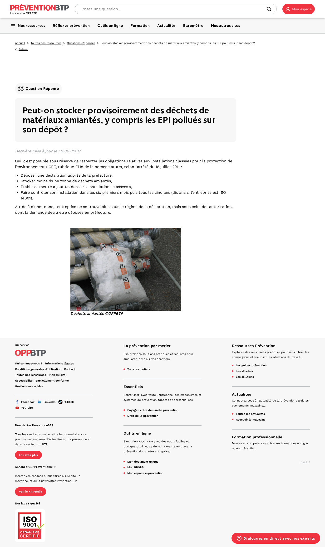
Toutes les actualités (250, 414)
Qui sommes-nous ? (28, 363)
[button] (298, 9)
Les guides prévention (251, 365)
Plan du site (57, 375)
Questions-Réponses (81, 43)
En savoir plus (28, 455)
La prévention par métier (147, 346)
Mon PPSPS (135, 467)
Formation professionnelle (257, 437)
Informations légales (59, 363)
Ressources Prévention (254, 346)
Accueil (20, 43)
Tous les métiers (138, 369)
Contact (69, 369)
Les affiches (244, 371)
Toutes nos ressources (46, 43)
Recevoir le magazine (251, 419)
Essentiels (133, 386)
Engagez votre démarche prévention (152, 410)
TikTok (69, 402)
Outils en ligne (137, 433)
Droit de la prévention (142, 415)
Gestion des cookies (29, 386)
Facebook (27, 402)
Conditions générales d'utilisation (38, 369)
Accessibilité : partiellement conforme (42, 380)
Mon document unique (142, 461)
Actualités (241, 394)
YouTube (27, 407)
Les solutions (245, 376)
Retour (23, 49)
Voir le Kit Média (30, 491)
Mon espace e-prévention (145, 473)
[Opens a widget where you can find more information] (275, 539)
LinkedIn (49, 402)
